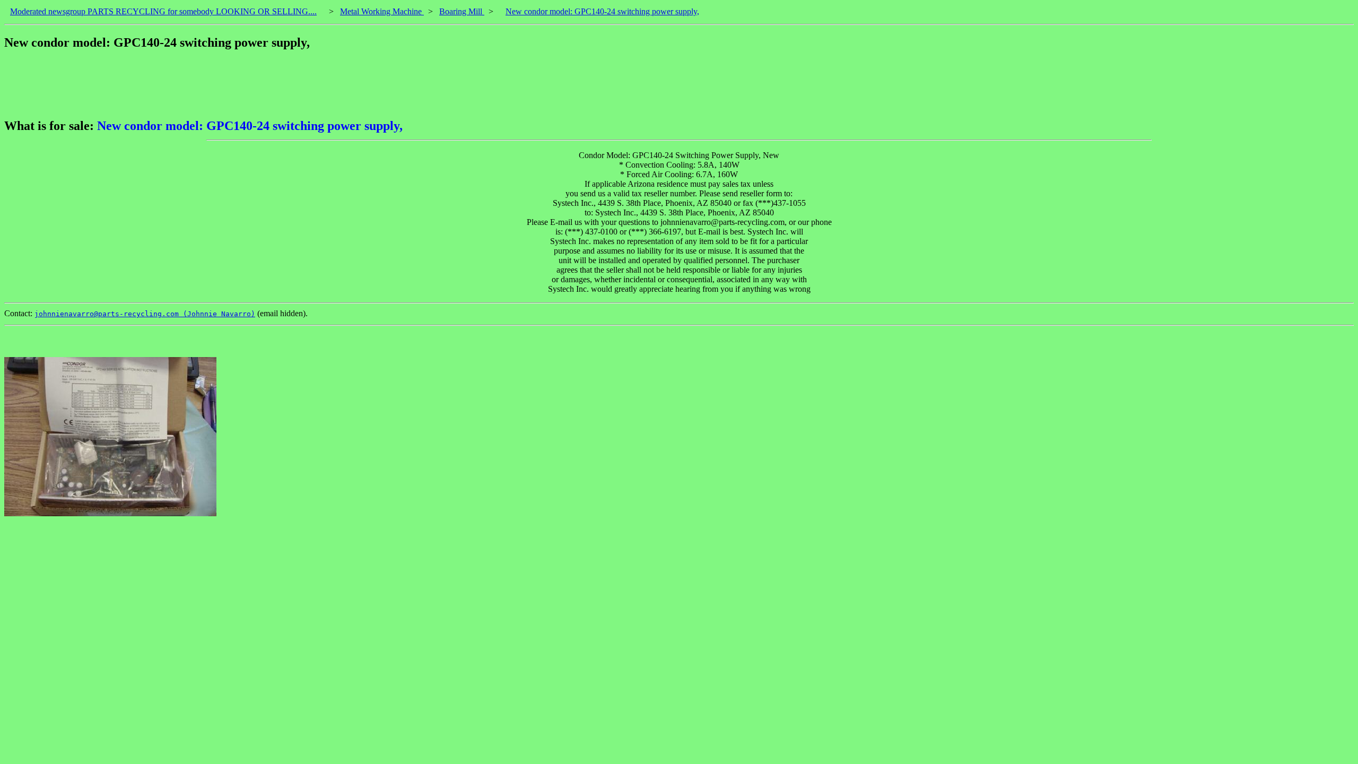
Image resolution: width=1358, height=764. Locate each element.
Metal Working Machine (382, 11)
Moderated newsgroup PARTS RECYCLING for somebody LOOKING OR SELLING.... (163, 11)
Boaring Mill (461, 11)
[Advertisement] (197, 84)
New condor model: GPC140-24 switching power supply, (602, 11)
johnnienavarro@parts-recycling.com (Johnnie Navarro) (144, 314)
